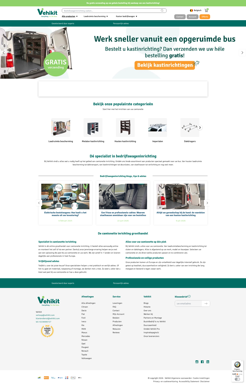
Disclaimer (205, 381)
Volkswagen (86, 358)
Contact (116, 310)
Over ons (147, 310)
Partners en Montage (153, 317)
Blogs (146, 303)
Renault (84, 350)
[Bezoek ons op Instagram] (197, 362)
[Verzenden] (206, 303)
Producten (117, 321)
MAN (83, 328)
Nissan (84, 339)
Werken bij (148, 314)
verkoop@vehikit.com (45, 315)
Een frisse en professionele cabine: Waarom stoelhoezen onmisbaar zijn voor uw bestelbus (123, 214)
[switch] (237, 379)
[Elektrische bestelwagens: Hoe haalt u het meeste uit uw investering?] (65, 196)
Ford (83, 317)
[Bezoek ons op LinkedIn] (207, 362)
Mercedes (85, 336)
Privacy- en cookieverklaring (165, 381)
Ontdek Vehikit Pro (152, 328)
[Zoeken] (162, 10)
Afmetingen (118, 325)
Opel (83, 343)
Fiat (83, 314)
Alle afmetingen (88, 303)
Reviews (116, 332)
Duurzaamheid (150, 325)
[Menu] (241, 361)
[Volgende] (242, 52)
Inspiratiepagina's (151, 332)
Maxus (84, 332)
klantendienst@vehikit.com (48, 318)
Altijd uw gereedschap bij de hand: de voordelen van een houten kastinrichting (181, 214)
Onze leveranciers (151, 336)
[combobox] (110, 11)
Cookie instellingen (201, 378)
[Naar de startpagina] (47, 12)
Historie (147, 306)
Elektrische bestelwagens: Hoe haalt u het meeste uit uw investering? (65, 214)
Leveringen (117, 303)
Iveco (83, 321)
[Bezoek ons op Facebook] (202, 362)
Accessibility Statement (189, 381)
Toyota (84, 354)
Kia (82, 325)
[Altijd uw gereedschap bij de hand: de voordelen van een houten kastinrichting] (181, 196)
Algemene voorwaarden (181, 378)
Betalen (116, 317)
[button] (189, 296)
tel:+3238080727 (43, 321)
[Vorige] (3, 52)
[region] (123, 53)
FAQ (114, 306)
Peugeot (85, 347)
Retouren (117, 328)
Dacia (83, 310)
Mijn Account (118, 314)
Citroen (84, 306)
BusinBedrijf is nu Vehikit (155, 321)
